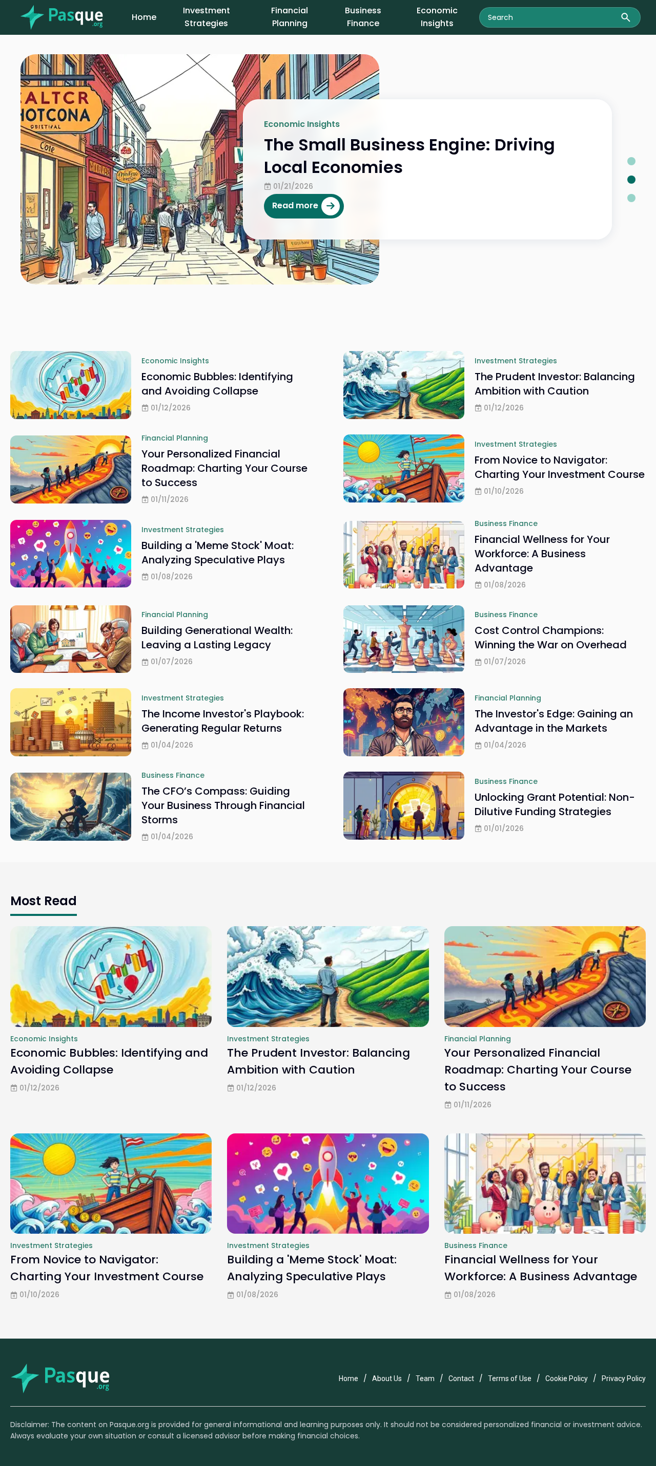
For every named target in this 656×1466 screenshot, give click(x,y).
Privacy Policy (624, 1378)
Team (425, 1378)
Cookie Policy (566, 1378)
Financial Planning (289, 17)
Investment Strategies (206, 17)
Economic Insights (437, 17)
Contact (461, 1378)
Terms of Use (509, 1378)
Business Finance (363, 17)
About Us (387, 1378)
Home (144, 17)
